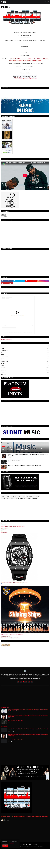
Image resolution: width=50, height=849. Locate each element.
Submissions (35, 844)
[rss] (32, 682)
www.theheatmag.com (5, 636)
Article (25, 348)
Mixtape (25, 363)
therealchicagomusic (15, 331)
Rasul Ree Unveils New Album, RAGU (15, 460)
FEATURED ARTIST (25, 356)
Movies (25, 365)
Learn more (11, 842)
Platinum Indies (4, 532)
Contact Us (22, 844)
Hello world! (3, 529)
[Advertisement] (25, 414)
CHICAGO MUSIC (25, 350)
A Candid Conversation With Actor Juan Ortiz (10, 637)
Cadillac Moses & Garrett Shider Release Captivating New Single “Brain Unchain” (24, 465)
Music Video (25, 367)
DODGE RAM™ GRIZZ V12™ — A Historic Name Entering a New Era (14, 582)
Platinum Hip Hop (4, 528)
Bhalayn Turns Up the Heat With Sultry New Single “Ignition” (13, 526)
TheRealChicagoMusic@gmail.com (25, 78)
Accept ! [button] (5, 845)
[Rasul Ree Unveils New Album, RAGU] (4, 462)
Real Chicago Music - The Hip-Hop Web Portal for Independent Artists (29, 846)
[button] (1, 2)
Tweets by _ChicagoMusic (6, 339)
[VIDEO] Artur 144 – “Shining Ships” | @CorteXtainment (12, 634)
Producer (25, 372)
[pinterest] (29, 682)
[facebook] (18, 682)
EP (25, 352)
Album (25, 346)
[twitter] (21, 682)
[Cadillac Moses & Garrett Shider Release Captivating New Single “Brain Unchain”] (4, 467)
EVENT (25, 354)
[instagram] (26, 682)
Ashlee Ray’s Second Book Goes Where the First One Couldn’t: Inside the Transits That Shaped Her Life (28, 729)
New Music (25, 369)
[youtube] (24, 682)
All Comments (6, 820)
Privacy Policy (29, 844)
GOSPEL (25, 359)
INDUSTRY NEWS (25, 361)
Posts (4, 819)
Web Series (25, 374)
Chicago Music (7, 331)
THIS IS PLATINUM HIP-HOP (7, 585)
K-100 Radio (3, 525)
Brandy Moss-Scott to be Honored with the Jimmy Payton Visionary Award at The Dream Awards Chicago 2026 (28, 455)
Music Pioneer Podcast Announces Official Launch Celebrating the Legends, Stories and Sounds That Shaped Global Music (28, 710)
